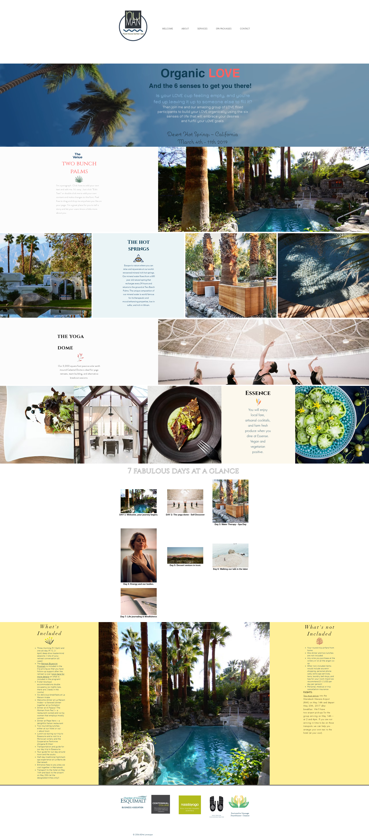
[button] (184, 626)
